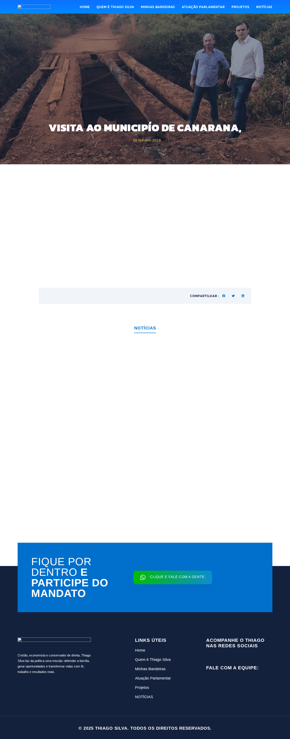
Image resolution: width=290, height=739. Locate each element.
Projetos (240, 6)
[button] (224, 295)
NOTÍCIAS (264, 6)
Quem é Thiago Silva (115, 6)
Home (85, 6)
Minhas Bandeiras (158, 6)
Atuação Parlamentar (203, 6)
